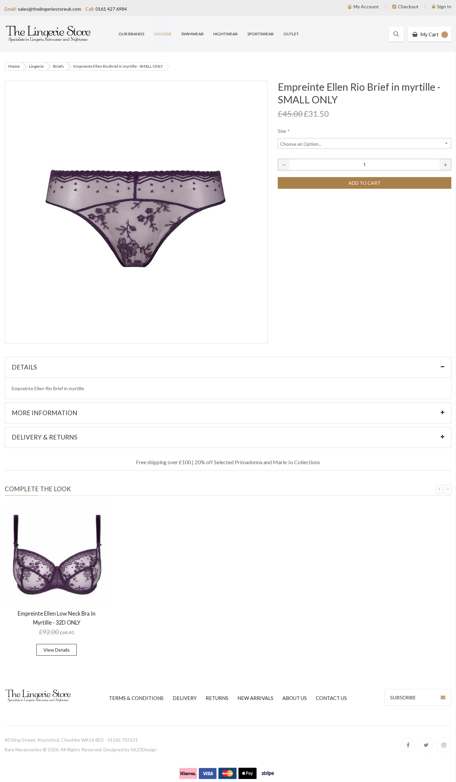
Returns (217, 698)
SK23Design (144, 749)
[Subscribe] (443, 697)
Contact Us (331, 698)
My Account (366, 6)
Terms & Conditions (136, 698)
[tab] (228, 367)
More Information (44, 413)
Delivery (185, 698)
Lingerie (36, 66)
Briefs (58, 66)
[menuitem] (131, 34)
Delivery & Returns (44, 437)
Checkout (408, 6)
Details (24, 367)
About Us (294, 698)
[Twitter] (426, 745)
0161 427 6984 (111, 9)
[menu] (285, 34)
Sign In (444, 6)
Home (14, 66)
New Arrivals (255, 698)
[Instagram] (444, 745)
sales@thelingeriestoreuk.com (49, 9)
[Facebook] (408, 745)
